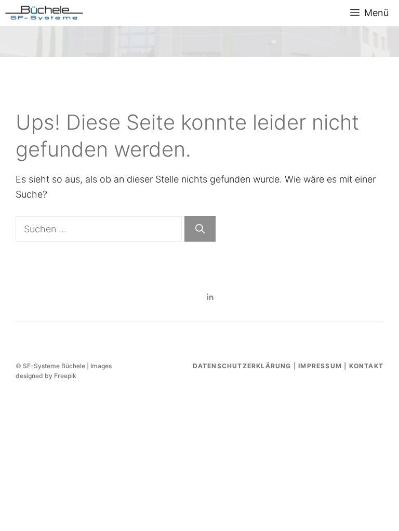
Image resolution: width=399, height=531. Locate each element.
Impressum (320, 366)
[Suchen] (200, 229)
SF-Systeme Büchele (54, 366)
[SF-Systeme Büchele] (44, 13)
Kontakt (366, 366)
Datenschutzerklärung (242, 366)
